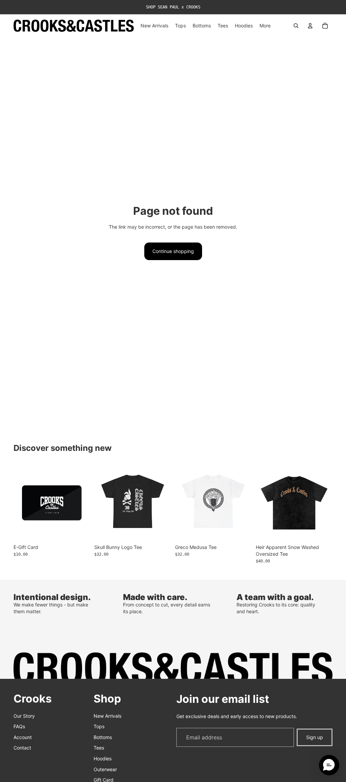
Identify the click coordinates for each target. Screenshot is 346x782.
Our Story (24, 716)
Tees (99, 748)
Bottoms (103, 737)
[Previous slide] (263, 503)
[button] (329, 765)
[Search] (296, 25)
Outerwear (105, 769)
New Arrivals (107, 716)
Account (23, 737)
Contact (22, 748)
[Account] (310, 25)
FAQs (19, 726)
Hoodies (103, 758)
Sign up (314, 737)
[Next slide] (325, 503)
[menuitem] (265, 25)
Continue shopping (173, 251)
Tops (99, 726)
